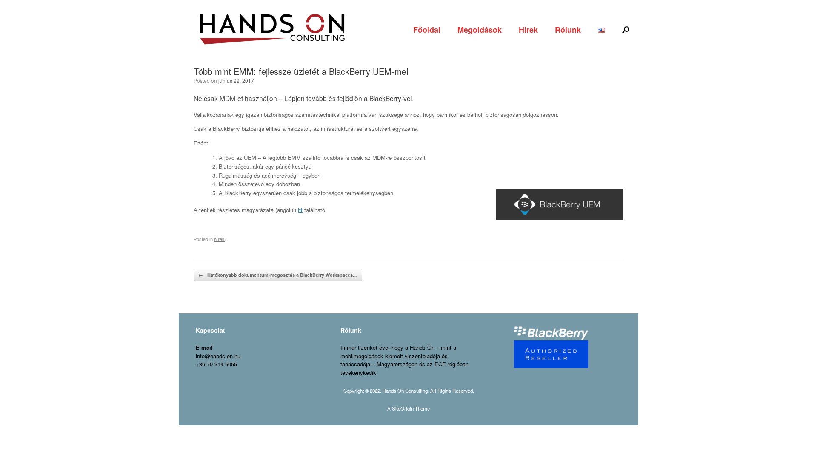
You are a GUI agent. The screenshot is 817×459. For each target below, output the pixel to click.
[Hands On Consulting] (272, 29)
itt (300, 210)
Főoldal (426, 29)
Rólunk (568, 29)
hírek (219, 238)
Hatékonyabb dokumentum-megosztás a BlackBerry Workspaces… (277, 275)
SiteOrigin (403, 408)
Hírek (528, 29)
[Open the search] (625, 29)
